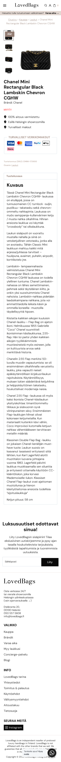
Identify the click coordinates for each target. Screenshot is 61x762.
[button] (9, 46)
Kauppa (23, 19)
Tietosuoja (10, 711)
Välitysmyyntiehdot (16, 699)
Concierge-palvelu (16, 654)
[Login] (50, 5)
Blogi (7, 660)
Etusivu (12, 19)
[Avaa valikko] (5, 5)
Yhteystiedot (12, 682)
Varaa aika (10, 643)
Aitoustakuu (11, 705)
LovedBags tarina (15, 677)
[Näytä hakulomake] (44, 5)
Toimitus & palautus (16, 688)
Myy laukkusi (12, 649)
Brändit (8, 637)
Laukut (33, 19)
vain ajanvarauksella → (18, 600)
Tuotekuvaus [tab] (14, 176)
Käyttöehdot (12, 694)
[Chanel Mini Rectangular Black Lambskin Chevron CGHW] (35, 51)
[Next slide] (9, 71)
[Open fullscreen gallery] (54, 70)
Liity (50, 562)
